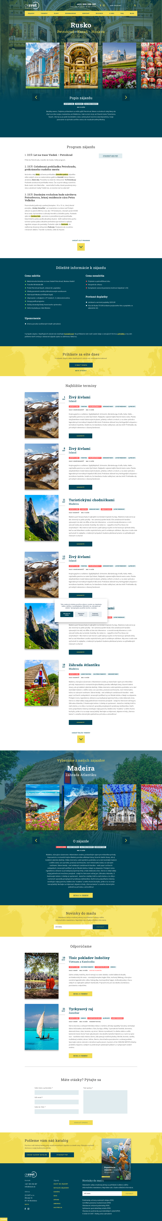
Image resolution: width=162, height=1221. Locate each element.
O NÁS (111, 13)
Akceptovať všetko (66, 614)
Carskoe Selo (35, 216)
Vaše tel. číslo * (40, 1107)
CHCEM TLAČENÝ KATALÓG (37, 1155)
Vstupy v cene (61, 847)
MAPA (27, 1204)
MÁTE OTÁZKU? (81, 371)
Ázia (55, 1196)
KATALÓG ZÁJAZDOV (61, 1188)
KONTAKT (86, 13)
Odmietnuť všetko (81, 614)
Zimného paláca (62, 174)
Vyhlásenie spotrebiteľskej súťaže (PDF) (96, 1208)
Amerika (57, 1203)
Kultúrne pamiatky (87, 847)
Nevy (38, 174)
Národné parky (100, 847)
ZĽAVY (56, 13)
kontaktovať (69, 334)
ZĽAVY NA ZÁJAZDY (61, 1184)
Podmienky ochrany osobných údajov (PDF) (98, 1200)
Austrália (58, 1207)
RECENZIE (99, 13)
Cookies (4, 1219)
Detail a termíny (80, 994)
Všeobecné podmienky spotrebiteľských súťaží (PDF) (101, 1211)
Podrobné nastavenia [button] (95, 614)
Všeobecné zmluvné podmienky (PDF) (95, 1206)
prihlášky (121, 334)
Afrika (56, 1199)
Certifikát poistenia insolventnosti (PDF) (96, 1203)
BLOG (132, 13)
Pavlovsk (64, 224)
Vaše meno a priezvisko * (44, 1088)
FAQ (122, 13)
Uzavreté (80, 436)
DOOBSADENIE (70, 13)
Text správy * (88, 1088)
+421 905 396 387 (86, 4)
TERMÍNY (44, 13)
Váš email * (39, 1097)
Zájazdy (31, 13)
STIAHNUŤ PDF (62, 1155)
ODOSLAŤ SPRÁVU (81, 1122)
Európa (57, 1192)
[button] (126, 97)
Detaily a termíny (81, 895)
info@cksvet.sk (30, 1187)
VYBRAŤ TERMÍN (81, 365)
